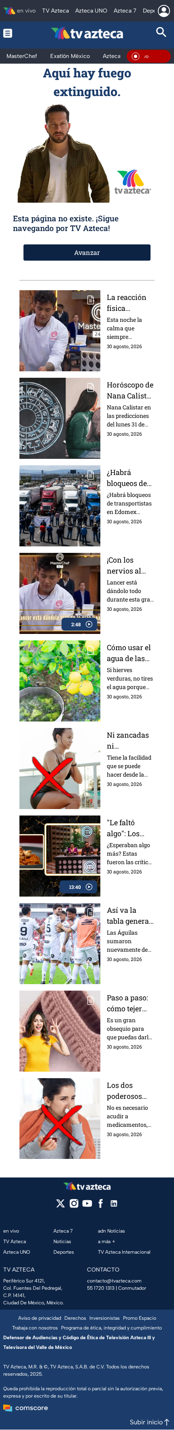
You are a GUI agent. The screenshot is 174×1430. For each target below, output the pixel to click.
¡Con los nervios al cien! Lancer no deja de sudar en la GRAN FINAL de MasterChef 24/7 (129, 565)
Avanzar (87, 252)
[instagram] (74, 1206)
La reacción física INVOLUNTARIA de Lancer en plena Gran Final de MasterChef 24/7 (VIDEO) (130, 303)
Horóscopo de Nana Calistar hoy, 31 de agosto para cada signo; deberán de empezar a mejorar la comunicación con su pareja (130, 390)
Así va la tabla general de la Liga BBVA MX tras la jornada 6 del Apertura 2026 (129, 916)
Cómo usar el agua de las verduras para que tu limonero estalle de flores (129, 653)
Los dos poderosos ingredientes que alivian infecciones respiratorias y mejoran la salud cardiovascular (129, 1091)
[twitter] (60, 1206)
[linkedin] (114, 1206)
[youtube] (87, 1206)
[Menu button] (12, 33)
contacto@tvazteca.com (114, 1281)
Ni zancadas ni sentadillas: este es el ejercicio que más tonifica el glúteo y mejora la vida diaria (128, 740)
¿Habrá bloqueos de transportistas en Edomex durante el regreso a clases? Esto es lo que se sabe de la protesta (129, 478)
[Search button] (161, 33)
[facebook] (100, 1206)
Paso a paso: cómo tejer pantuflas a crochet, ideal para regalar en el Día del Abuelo (130, 1003)
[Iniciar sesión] (164, 11)
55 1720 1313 (101, 1288)
